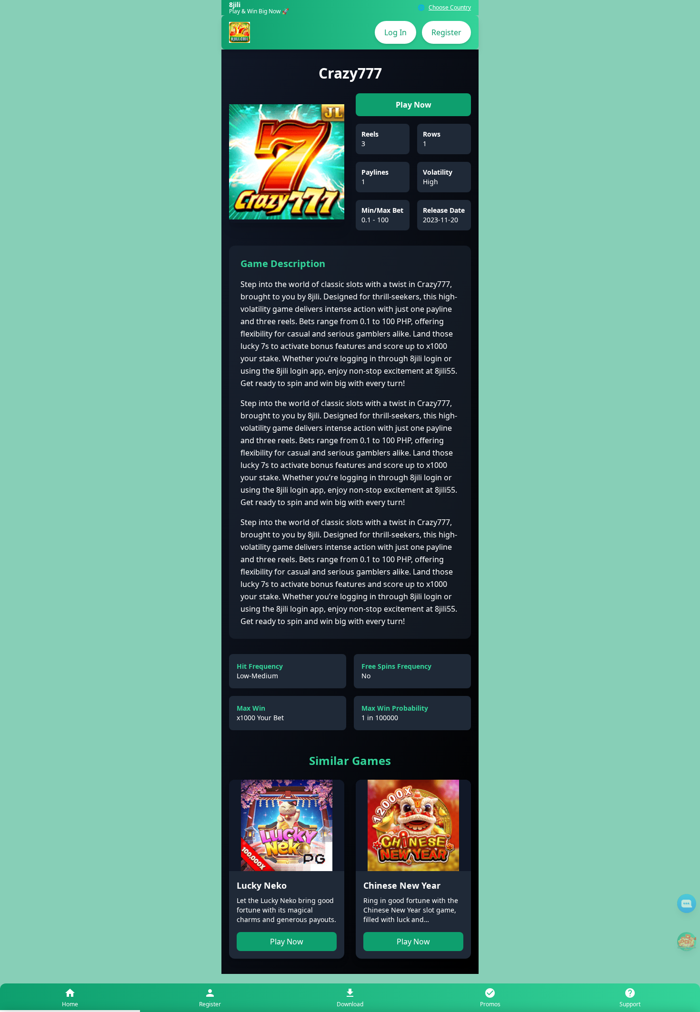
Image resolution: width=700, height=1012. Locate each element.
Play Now (413, 104)
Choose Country (450, 7)
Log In (395, 32)
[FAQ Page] (686, 903)
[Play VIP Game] (686, 941)
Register (446, 32)
